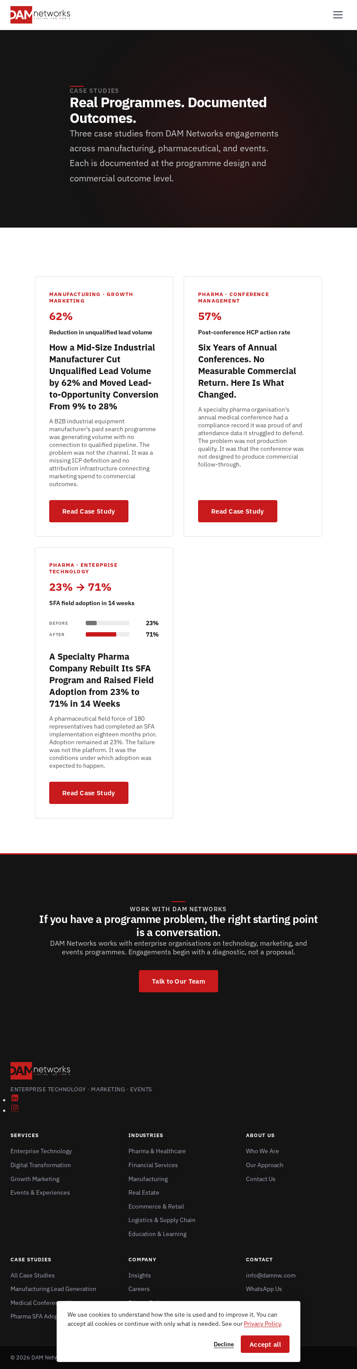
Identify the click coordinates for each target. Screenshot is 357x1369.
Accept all (265, 1344)
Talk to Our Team (178, 981)
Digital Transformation (40, 1165)
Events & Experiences (40, 1192)
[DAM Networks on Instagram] (14, 1110)
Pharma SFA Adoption (39, 1316)
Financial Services (153, 1165)
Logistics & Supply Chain (161, 1220)
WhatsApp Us (264, 1289)
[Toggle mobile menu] (338, 15)
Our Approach (264, 1165)
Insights (139, 1275)
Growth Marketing (34, 1179)
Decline (224, 1344)
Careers (139, 1289)
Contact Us (261, 1179)
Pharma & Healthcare (157, 1151)
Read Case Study (88, 511)
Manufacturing (148, 1179)
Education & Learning (157, 1234)
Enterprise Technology (41, 1151)
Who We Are (262, 1151)
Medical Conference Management (56, 1303)
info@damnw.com (271, 1275)
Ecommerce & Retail (156, 1206)
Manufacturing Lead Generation (53, 1289)
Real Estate (143, 1192)
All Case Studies (32, 1275)
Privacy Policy (262, 1324)
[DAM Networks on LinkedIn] (14, 1099)
